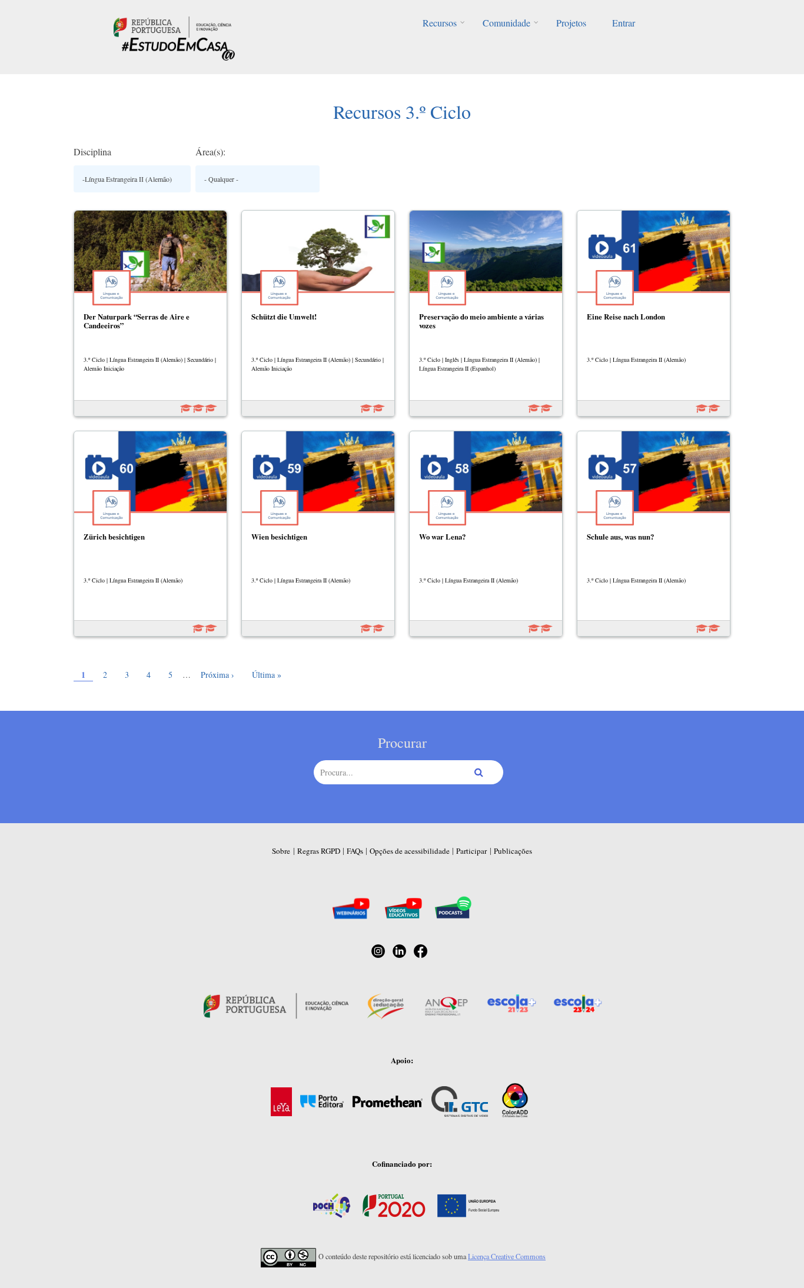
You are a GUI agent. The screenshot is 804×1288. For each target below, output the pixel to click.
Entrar (623, 22)
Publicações (513, 851)
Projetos (571, 22)
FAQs (355, 851)
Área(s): (210, 151)
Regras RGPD (318, 851)
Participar (471, 851)
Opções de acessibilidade (410, 851)
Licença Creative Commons (507, 1256)
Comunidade (506, 22)
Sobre (281, 851)
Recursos (440, 22)
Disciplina (92, 151)
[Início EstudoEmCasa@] (172, 25)
